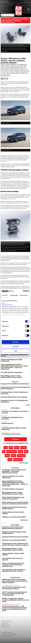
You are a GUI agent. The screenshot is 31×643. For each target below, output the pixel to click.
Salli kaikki (15, 342)
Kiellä (15, 350)
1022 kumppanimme (7, 304)
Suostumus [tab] (5, 295)
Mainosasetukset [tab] (24, 295)
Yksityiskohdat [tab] (14, 295)
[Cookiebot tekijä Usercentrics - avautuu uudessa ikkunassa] (22, 291)
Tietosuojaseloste (5, 624)
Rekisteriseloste (5, 626)
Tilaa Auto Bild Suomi (6, 621)
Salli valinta (15, 346)
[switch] (27, 326)
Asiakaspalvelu (5, 623)
